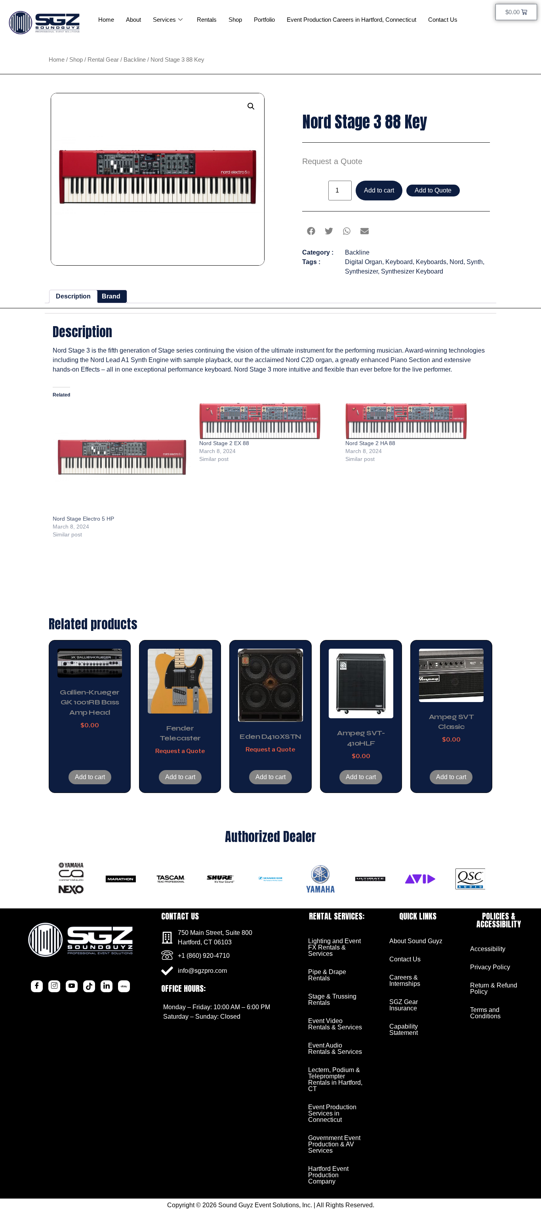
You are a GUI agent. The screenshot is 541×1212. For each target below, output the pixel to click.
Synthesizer (361, 271)
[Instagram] (54, 986)
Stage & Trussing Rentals (332, 999)
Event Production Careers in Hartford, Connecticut (351, 19)
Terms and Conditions (485, 1012)
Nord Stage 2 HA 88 (370, 443)
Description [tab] (73, 296)
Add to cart (379, 190)
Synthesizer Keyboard (412, 271)
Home (106, 19)
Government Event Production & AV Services (334, 1144)
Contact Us (442, 19)
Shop (235, 19)
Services (164, 19)
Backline (135, 60)
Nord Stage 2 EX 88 (224, 443)
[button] (251, 106)
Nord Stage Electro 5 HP (83, 518)
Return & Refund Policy (493, 988)
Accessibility (487, 949)
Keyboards (431, 262)
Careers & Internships (404, 980)
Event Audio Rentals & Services (335, 1048)
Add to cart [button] (90, 777)
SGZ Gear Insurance (403, 1005)
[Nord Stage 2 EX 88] (268, 421)
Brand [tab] (111, 296)
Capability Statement (403, 1029)
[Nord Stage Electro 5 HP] (122, 459)
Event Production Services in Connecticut (332, 1113)
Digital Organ (363, 262)
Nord (456, 262)
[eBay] (124, 986)
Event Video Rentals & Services (335, 1024)
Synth (475, 262)
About (133, 19)
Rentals (207, 19)
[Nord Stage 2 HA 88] (414, 421)
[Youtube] (72, 986)
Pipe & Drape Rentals (327, 975)
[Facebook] (37, 986)
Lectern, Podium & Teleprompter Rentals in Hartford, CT (335, 1079)
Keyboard (399, 262)
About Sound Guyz (415, 941)
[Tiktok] (89, 986)
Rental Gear (103, 60)
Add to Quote (433, 190)
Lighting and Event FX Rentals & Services (334, 947)
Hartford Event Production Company (328, 1175)
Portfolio (264, 19)
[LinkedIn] (106, 986)
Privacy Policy (490, 967)
